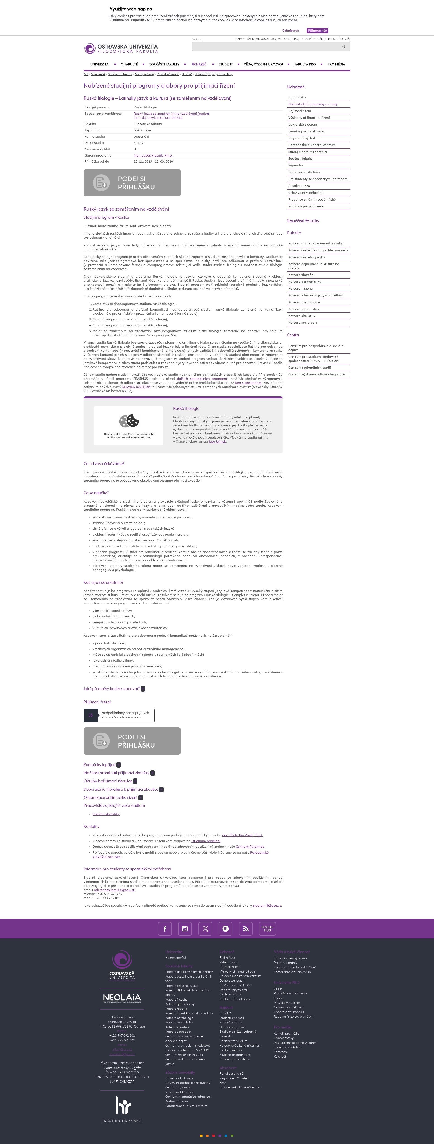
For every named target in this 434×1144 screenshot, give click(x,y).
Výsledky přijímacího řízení (309, 117)
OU (86, 74)
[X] (205, 928)
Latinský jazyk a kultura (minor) (158, 117)
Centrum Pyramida (250, 846)
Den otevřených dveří (234, 990)
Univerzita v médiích (287, 1047)
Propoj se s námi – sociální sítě (312, 199)
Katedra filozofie (300, 275)
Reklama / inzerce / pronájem (293, 1016)
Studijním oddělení (205, 841)
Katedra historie (300, 288)
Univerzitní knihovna (179, 1078)
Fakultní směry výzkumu (290, 958)
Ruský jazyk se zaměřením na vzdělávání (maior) (171, 113)
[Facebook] (165, 928)
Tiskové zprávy (284, 1038)
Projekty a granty (285, 962)
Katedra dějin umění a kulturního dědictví (313, 266)
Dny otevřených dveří (304, 138)
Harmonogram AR (232, 1027)
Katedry (294, 233)
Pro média (336, 64)
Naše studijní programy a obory (214, 74)
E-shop (278, 998)
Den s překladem (248, 382)
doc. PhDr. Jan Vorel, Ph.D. (242, 835)
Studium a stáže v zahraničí (238, 1031)
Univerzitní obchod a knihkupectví (188, 1083)
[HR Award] (122, 1109)
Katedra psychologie (304, 302)
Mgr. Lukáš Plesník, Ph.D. (153, 155)
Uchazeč (203, 64)
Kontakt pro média (286, 1033)
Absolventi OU (299, 186)
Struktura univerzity (120, 74)
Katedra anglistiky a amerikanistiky (315, 243)
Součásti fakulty (167, 64)
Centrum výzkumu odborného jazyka (316, 374)
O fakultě (132, 64)
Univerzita (103, 64)
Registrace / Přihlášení (234, 1078)
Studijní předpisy (231, 1050)
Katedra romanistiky (303, 309)
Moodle (284, 39)
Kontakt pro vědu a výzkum (292, 972)
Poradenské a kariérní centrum (312, 145)
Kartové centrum (176, 1101)
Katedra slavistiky (106, 814)
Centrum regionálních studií (309, 367)
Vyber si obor (229, 962)
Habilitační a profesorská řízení (295, 967)
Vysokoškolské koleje (179, 1092)
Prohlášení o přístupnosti (291, 993)
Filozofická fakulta (168, 74)
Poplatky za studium (304, 172)
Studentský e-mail (232, 1018)
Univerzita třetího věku (289, 1012)
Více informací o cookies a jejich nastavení (264, 20)
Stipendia (295, 165)
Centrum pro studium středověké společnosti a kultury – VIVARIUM (313, 359)
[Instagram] (185, 928)
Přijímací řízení (299, 111)
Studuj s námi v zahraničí (307, 152)
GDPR (278, 989)
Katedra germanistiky (304, 281)
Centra (293, 335)
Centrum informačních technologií (188, 1096)
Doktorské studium (302, 124)
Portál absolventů (231, 1073)
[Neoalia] (122, 998)
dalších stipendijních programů (202, 378)
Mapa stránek (244, 39)
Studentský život (230, 994)
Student (229, 64)
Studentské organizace (235, 1054)
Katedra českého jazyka (306, 257)
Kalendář (280, 1056)
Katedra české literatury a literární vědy (318, 250)
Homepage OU (175, 957)
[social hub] (267, 928)
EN (199, 39)
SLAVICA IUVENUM (136, 387)
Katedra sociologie (302, 322)
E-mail (296, 39)
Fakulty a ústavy (144, 74)
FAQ (223, 1083)
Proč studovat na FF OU (236, 985)
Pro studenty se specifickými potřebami (318, 179)
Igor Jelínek (217, 441)
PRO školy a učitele (287, 1002)
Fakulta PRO (308, 64)
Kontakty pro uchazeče (305, 206)
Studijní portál (312, 39)
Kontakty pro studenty (235, 1059)
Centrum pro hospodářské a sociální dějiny (316, 348)
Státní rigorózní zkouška (307, 131)
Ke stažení (281, 1052)
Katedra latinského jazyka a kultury (315, 295)
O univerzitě (98, 74)
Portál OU (226, 1013)
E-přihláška (297, 97)
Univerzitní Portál (337, 39)
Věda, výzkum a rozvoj (267, 64)
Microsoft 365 (266, 39)
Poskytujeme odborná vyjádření (295, 1042)
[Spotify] (225, 928)
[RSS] (246, 928)
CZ (194, 39)
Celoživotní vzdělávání (305, 193)
